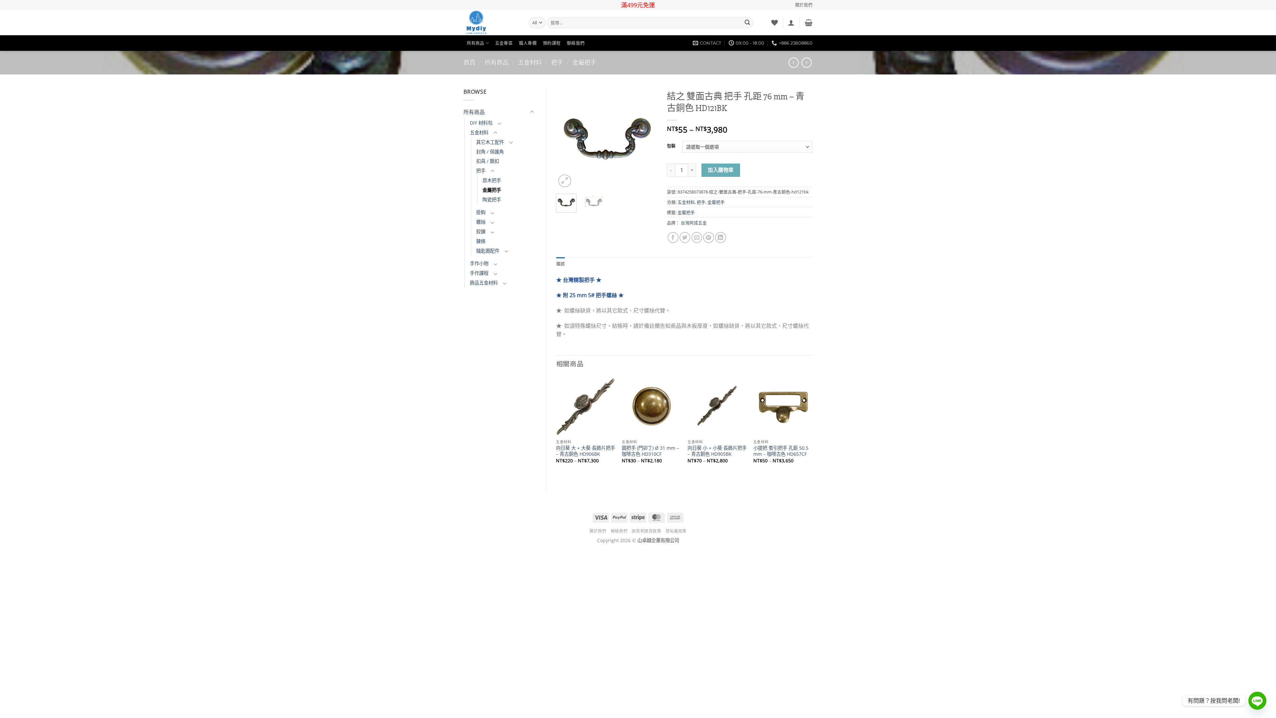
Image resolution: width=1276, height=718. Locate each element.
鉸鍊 (480, 231)
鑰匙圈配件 (487, 251)
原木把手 (491, 180)
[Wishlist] (774, 22)
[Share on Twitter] (685, 237)
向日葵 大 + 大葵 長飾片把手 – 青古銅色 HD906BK (585, 451)
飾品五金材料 (484, 283)
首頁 (470, 62)
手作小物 (479, 263)
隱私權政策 (676, 531)
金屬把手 (584, 62)
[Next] (647, 138)
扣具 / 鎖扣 (487, 161)
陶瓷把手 (491, 199)
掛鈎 (480, 212)
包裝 (671, 146)
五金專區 (504, 43)
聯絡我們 (576, 43)
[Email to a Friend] (696, 237)
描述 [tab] (560, 263)
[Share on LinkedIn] (720, 237)
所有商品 (475, 43)
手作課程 (479, 273)
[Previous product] (806, 63)
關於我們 (803, 4)
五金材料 (530, 62)
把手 (557, 62)
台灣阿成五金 (694, 223)
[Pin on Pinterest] (708, 237)
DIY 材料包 (481, 123)
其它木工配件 (490, 142)
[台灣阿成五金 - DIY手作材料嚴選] (491, 22)
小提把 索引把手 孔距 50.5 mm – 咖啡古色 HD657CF (780, 451)
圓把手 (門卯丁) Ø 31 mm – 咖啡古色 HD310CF (650, 451)
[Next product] (794, 63)
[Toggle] (532, 112)
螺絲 (480, 222)
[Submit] (747, 22)
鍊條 (480, 241)
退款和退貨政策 (646, 531)
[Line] (1257, 701)
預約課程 (552, 43)
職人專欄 (528, 43)
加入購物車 (720, 170)
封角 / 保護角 (490, 152)
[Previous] (567, 138)
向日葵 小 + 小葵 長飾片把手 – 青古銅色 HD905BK (717, 451)
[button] (791, 22)
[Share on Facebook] (673, 237)
